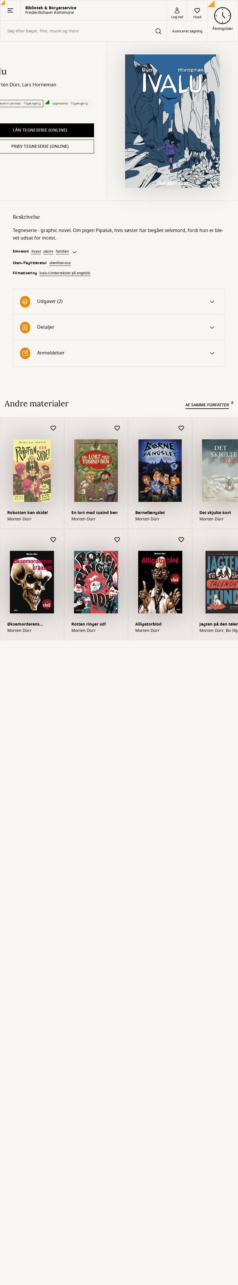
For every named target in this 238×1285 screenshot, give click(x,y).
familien (62, 251)
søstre (48, 251)
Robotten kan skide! (27, 513)
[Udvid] (74, 252)
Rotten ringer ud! (88, 624)
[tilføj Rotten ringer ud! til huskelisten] (117, 540)
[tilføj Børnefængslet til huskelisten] (181, 428)
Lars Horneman (39, 84)
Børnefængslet (150, 513)
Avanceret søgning (187, 31)
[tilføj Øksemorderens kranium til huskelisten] (53, 540)
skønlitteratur (60, 263)
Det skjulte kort (215, 513)
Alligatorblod (148, 624)
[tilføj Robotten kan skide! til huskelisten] (53, 428)
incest (36, 251)
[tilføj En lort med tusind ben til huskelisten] (117, 428)
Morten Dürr (19, 519)
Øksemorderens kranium (23, 624)
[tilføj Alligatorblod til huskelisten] (181, 540)
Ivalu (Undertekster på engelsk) (64, 273)
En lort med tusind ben (94, 513)
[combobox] (83, 31)
